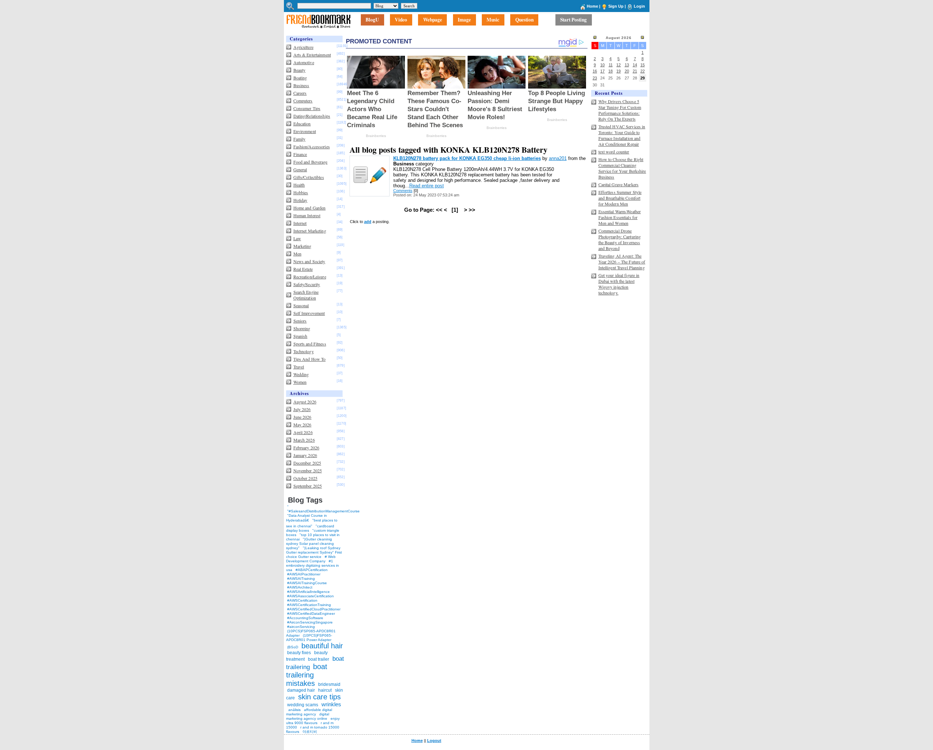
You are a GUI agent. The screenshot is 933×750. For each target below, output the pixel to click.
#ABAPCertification (312, 570)
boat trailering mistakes (306, 675)
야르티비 (309, 732)
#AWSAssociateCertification (310, 596)
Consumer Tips (307, 108)
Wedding (301, 374)
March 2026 (304, 440)
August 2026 (304, 402)
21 (635, 71)
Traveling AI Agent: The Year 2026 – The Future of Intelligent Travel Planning (621, 261)
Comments (403, 190)
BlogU (372, 20)
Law (297, 238)
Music (493, 20)
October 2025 (305, 478)
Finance (300, 154)
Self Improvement (309, 313)
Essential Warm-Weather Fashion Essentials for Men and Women (619, 217)
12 (618, 65)
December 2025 (307, 463)
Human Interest (307, 215)
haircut (325, 690)
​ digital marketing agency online (307, 716)
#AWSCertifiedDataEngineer (311, 614)
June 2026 (302, 417)
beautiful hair (322, 646)
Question (524, 20)
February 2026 (306, 447)
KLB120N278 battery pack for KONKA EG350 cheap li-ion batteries (467, 158)
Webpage (432, 20)
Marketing (302, 246)
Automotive (303, 62)
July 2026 (302, 409)
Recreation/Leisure (309, 277)
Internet (300, 223)
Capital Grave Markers (618, 184)
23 (595, 78)
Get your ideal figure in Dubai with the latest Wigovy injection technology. (619, 284)
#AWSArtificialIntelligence (308, 592)
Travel (298, 367)
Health (299, 185)
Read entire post (426, 185)
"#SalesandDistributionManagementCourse (323, 511)
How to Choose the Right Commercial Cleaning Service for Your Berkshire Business (622, 168)
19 (618, 71)
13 (627, 65)
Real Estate (303, 269)
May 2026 (302, 424)
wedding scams (302, 704)
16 (595, 71)
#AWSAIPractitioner (303, 574)
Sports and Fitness (309, 344)
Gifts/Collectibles (308, 177)
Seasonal (301, 305)
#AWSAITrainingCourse (307, 583)
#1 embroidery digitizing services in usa (312, 565)
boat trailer (318, 659)
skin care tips (319, 697)
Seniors (300, 321)
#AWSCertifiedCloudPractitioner (313, 609)
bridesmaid (329, 684)
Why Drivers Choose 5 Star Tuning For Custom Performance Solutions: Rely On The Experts (619, 110)
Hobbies (300, 192)
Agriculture (303, 47)
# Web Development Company (311, 559)
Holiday (300, 200)
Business (301, 85)
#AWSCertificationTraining (309, 605)
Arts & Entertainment (312, 55)
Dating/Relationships (311, 116)
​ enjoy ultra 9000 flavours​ (313, 720)
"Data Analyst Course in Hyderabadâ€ (306, 517)
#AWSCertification (302, 600)
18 (610, 71)
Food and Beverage (310, 162)
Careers (300, 93)
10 (602, 65)
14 (635, 65)
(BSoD (292, 647)
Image (464, 20)
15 (642, 65)
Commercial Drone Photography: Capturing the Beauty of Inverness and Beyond (619, 239)
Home (592, 6)
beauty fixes (299, 652)
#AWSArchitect (299, 587)
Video (401, 20)
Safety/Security (306, 284)
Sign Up (616, 6)
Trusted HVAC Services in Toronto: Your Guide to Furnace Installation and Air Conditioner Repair (621, 135)
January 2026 (305, 455)
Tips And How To (309, 359)
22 (642, 71)
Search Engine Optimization (306, 295)
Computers (303, 100)
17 (602, 71)
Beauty (299, 70)
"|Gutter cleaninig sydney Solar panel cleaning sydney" (310, 543)
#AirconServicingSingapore (310, 622)
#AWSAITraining (301, 579)
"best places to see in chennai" (311, 523)
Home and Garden (309, 208)
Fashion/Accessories (311, 146)
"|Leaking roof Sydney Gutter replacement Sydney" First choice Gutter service (314, 552)
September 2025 (307, 486)
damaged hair (301, 690)
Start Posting (573, 20)
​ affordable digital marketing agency (309, 712)
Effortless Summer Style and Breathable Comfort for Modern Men (620, 198)
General (300, 169)
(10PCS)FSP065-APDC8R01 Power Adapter (309, 637)
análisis (294, 710)
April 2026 (303, 432)
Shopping (302, 328)
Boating (300, 78)
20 (627, 71)
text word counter (613, 152)
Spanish (300, 336)
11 (611, 65)
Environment (304, 131)
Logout (434, 740)
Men (297, 254)
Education (302, 123)
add (367, 221)
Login (639, 6)
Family (299, 139)
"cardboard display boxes (310, 528)
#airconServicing (301, 627)
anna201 (558, 158)
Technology (303, 351)
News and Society (309, 261)
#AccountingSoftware (305, 618)
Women (300, 382)
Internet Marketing (309, 231)
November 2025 (307, 470)
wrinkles (331, 704)
